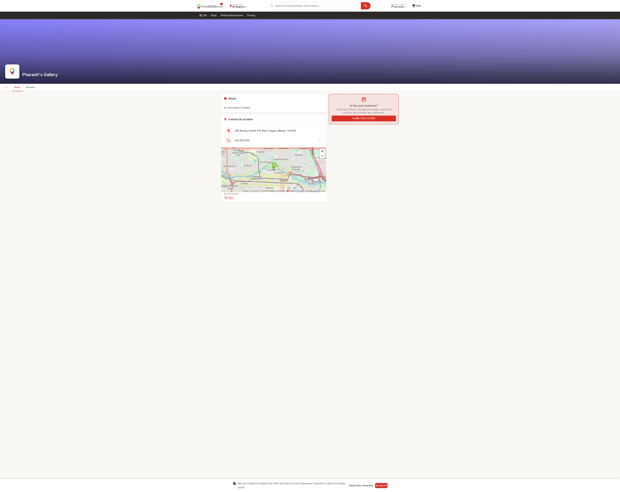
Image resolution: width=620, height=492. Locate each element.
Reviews (30, 87)
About (17, 87)
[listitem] (274, 140)
